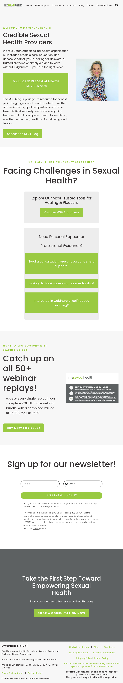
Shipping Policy (84, 658)
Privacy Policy (35, 673)
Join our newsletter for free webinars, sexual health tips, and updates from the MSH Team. (92, 665)
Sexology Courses (78, 652)
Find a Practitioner (79, 647)
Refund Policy (101, 658)
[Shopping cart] (116, 5)
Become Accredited (104, 652)
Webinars (109, 647)
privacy (36, 528)
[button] (47, 5)
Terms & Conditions (12, 673)
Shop (96, 647)
